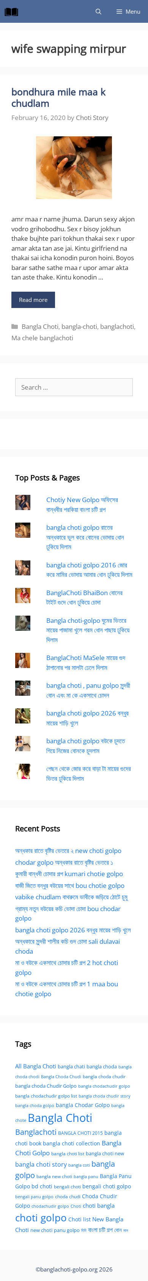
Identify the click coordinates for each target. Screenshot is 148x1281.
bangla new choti (54, 1176)
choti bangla (99, 1205)
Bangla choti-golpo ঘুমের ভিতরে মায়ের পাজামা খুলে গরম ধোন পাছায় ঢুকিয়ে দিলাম (87, 630)
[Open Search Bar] (98, 11)
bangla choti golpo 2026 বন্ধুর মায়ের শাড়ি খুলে (73, 930)
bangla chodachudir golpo (104, 1086)
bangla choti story (41, 1164)
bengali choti (67, 1186)
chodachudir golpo (50, 1206)
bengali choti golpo (106, 1186)
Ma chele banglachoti (42, 337)
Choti (76, 1206)
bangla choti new (105, 1153)
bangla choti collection (71, 1143)
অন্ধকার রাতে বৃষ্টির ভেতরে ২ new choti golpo (68, 850)
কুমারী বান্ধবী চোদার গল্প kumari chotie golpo (69, 873)
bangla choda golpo (34, 1105)
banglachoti (117, 326)
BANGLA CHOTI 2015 (80, 1133)
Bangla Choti (40, 326)
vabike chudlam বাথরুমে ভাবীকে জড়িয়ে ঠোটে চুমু (71, 896)
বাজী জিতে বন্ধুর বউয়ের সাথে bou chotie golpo (69, 885)
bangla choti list (67, 1153)
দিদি (84, 1230)
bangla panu (86, 1176)
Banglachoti (36, 1132)
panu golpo (67, 1230)
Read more (33, 299)
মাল (125, 1230)
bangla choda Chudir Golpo (46, 1085)
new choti (41, 1230)
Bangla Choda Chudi (61, 1076)
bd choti (41, 1186)
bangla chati (71, 1066)
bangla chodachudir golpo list (46, 1096)
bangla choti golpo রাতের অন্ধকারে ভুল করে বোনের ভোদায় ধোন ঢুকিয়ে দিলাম (85, 537)
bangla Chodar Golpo (83, 1105)
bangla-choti (79, 326)
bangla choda (102, 1066)
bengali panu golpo (34, 1196)
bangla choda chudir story (105, 1096)
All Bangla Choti (35, 1066)
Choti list (79, 1219)
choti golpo (41, 1217)
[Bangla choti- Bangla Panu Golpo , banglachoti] (13, 11)
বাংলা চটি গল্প (100, 1230)
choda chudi (67, 1196)
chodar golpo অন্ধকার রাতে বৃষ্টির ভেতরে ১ (64, 862)
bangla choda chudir (104, 1076)
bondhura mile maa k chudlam (58, 97)
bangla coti (79, 1165)
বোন (118, 1230)
